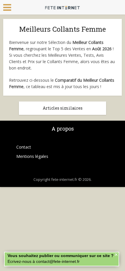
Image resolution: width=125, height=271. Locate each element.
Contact (23, 147)
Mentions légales (32, 156)
